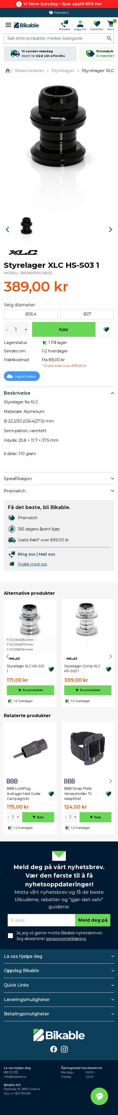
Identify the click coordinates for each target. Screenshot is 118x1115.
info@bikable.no (15, 1077)
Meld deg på (93, 920)
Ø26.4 (30, 314)
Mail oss (47, 554)
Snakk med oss (32, 564)
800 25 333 (11, 1072)
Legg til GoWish (25, 376)
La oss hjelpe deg (23, 956)
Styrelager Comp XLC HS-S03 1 (82, 668)
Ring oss (26, 554)
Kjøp (63, 329)
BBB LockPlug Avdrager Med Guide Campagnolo (23, 793)
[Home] (9, 70)
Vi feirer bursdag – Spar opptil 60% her (63, 3)
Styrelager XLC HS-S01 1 (25, 668)
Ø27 (87, 314)
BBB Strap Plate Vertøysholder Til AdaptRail (78, 793)
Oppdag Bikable (21, 970)
